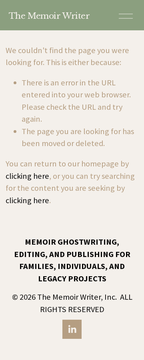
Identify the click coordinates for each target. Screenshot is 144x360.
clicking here (27, 176)
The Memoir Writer (49, 16)
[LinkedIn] (72, 329)
